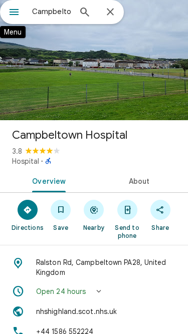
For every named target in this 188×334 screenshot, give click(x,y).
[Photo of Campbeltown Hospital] (94, 60)
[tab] (47, 180)
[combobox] (51, 12)
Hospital (25, 161)
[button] (94, 291)
